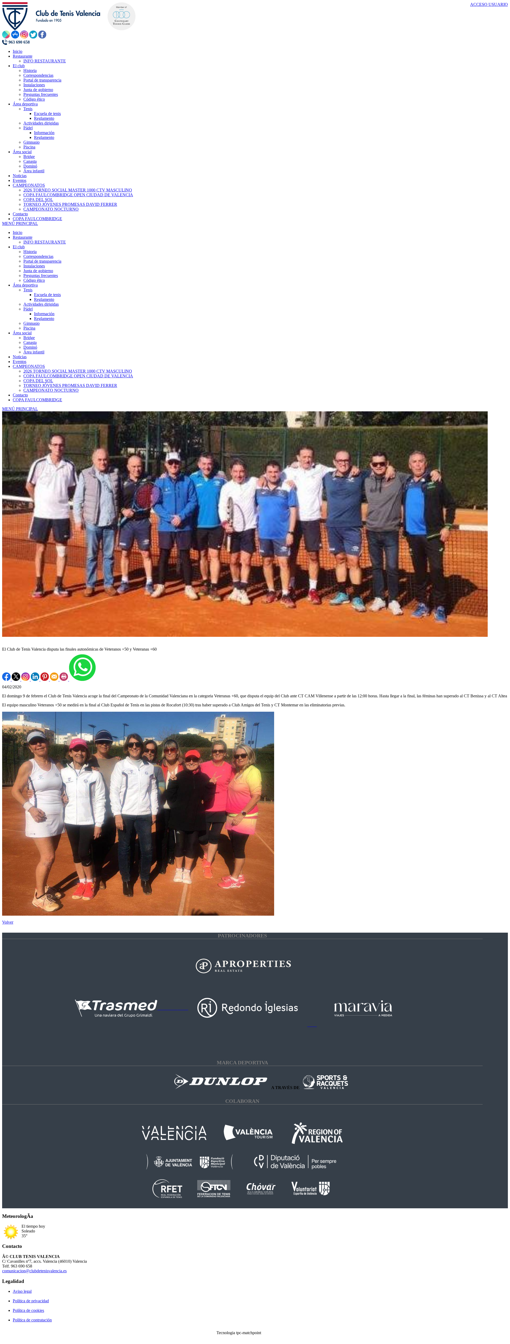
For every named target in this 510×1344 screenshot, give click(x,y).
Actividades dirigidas (41, 304)
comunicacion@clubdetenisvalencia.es (34, 1271)
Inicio (17, 232)
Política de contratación (32, 1320)
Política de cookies (28, 1310)
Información (44, 314)
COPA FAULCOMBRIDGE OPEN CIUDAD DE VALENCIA (78, 376)
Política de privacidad (31, 1301)
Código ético (34, 280)
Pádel (28, 309)
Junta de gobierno (38, 270)
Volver (7, 922)
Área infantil (33, 352)
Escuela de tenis (47, 294)
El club (19, 247)
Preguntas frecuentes (40, 275)
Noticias (20, 357)
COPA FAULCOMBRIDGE (37, 400)
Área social (22, 333)
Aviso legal (22, 1291)
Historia (30, 251)
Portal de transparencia (42, 261)
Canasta (30, 342)
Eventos (19, 361)
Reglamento (44, 299)
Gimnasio (31, 323)
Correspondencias (38, 256)
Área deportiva (25, 285)
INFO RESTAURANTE (44, 242)
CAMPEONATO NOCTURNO (51, 390)
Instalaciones (34, 266)
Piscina (29, 328)
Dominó (30, 347)
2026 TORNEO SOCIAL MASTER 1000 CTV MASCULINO (77, 371)
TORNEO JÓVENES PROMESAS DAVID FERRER (70, 385)
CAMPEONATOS (29, 366)
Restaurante (22, 237)
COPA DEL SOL (38, 380)
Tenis (27, 290)
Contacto (20, 395)
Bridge (29, 337)
